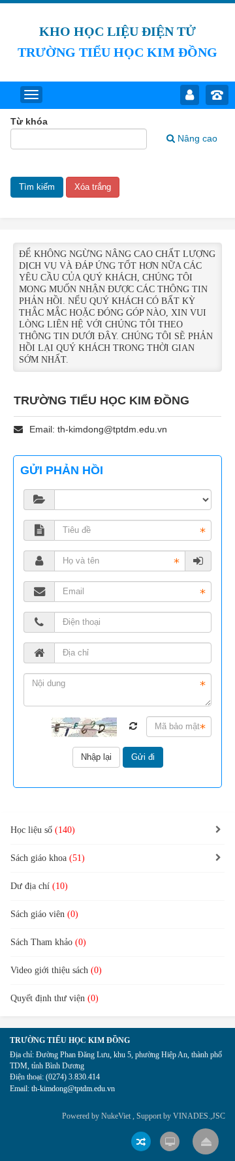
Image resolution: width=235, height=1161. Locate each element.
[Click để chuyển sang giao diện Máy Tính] (170, 1141)
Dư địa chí (39, 886)
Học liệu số (42, 830)
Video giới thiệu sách (56, 970)
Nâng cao (197, 138)
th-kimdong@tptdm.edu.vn (112, 429)
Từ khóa (29, 121)
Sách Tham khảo (48, 942)
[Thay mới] (133, 726)
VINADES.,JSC (199, 1116)
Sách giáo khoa (47, 858)
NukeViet (116, 1116)
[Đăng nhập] (198, 560)
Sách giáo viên (44, 914)
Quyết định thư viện (54, 998)
